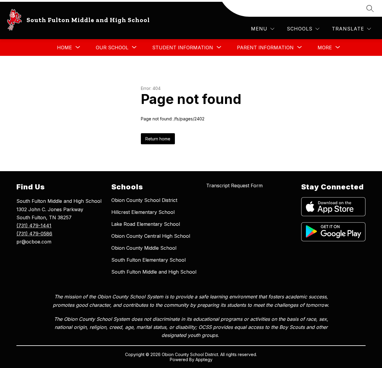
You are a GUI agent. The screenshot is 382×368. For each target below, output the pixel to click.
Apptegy (203, 359)
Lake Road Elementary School (145, 224)
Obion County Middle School (143, 248)
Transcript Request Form (234, 185)
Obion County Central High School (150, 236)
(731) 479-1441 (33, 226)
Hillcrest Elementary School (143, 212)
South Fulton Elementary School (148, 260)
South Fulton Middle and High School (153, 272)
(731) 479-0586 (34, 234)
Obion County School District (144, 200)
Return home (157, 138)
